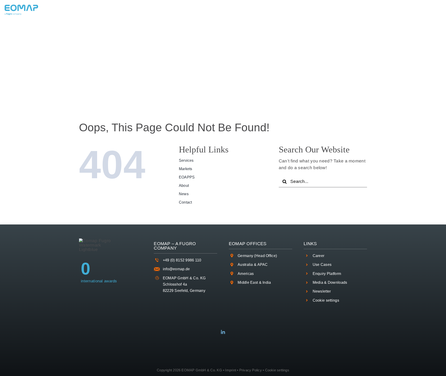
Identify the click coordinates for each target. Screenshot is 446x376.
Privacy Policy (250, 370)
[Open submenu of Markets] (198, 10)
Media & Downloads (330, 282)
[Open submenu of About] (254, 10)
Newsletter (322, 291)
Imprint (230, 370)
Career (319, 256)
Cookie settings (326, 300)
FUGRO (187, 243)
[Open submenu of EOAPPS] (227, 10)
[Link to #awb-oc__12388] (431, 10)
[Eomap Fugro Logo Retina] (21, 6)
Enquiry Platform (327, 274)
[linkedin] (223, 332)
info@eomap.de (176, 269)
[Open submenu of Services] (165, 10)
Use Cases (322, 265)
